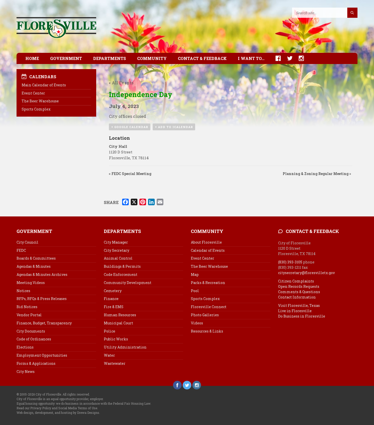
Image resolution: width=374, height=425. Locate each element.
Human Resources (120, 314)
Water (109, 355)
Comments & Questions (299, 291)
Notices (23, 290)
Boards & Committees (36, 258)
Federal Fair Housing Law (131, 403)
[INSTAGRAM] (299, 58)
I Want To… (251, 58)
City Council (27, 242)
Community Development (127, 282)
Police (109, 331)
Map (195, 274)
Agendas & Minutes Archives (42, 274)
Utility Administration (125, 347)
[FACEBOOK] (275, 58)
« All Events (121, 82)
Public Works (116, 339)
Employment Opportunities (42, 355)
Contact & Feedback (202, 58)
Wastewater (114, 363)
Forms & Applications (36, 363)
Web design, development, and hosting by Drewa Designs (58, 413)
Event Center (33, 93)
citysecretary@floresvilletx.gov (306, 272)
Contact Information (297, 297)
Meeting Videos (31, 282)
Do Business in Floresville (301, 316)
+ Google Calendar (129, 127)
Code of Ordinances (34, 339)
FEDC (21, 250)
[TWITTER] (287, 58)
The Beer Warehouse (40, 101)
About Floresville (206, 242)
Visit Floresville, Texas (299, 305)
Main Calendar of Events (44, 85)
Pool (195, 290)
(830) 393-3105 (290, 262)
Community (152, 58)
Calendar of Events (208, 250)
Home (32, 58)
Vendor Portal (29, 314)
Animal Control (118, 258)
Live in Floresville (295, 310)
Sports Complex (36, 109)
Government (66, 58)
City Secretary (116, 250)
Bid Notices (27, 306)
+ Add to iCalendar (174, 127)
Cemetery (113, 290)
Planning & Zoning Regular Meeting (317, 173)
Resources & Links (207, 331)
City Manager (116, 242)
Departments (109, 58)
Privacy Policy (40, 408)
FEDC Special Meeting (130, 173)
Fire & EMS (113, 306)
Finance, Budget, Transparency (44, 323)
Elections (25, 347)
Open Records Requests (298, 286)
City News (26, 371)
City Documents (31, 331)
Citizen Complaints (296, 281)
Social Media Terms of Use (77, 408)
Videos (197, 323)
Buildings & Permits (122, 266)
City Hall (118, 146)
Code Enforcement (120, 274)
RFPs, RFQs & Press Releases (42, 298)
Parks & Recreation (208, 282)
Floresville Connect (208, 306)
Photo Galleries (205, 314)
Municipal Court (118, 323)
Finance (111, 298)
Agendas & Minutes (34, 266)
